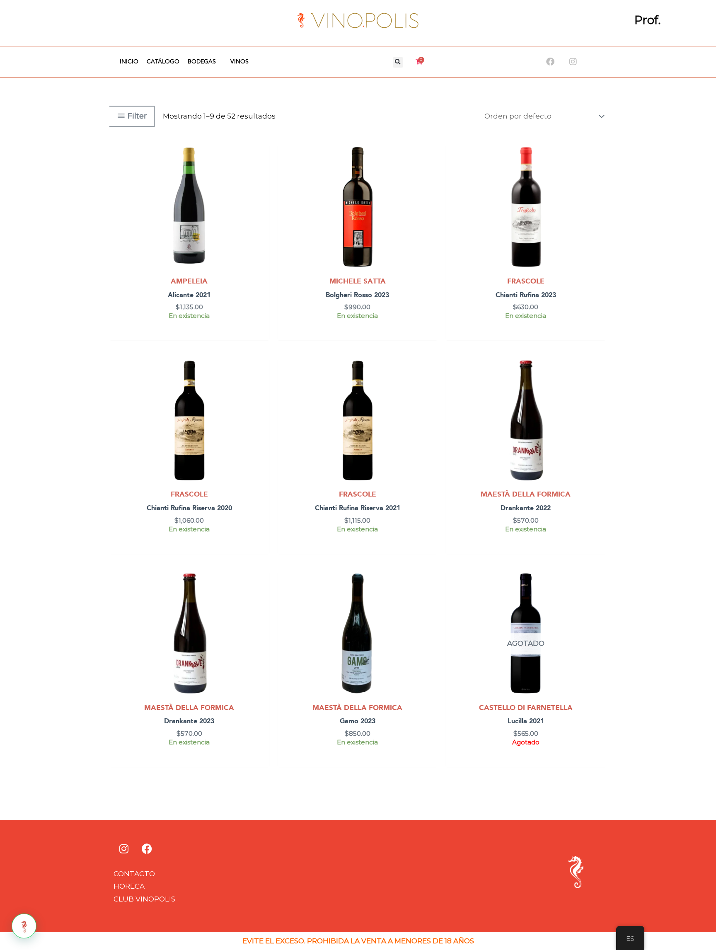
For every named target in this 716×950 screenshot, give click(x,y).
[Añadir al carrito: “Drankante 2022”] (598, 387)
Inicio (129, 61)
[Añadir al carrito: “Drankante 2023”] (261, 600)
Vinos (239, 61)
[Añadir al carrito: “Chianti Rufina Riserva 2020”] (261, 387)
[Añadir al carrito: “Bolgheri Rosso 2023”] (429, 174)
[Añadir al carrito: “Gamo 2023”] (429, 600)
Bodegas (202, 61)
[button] (398, 62)
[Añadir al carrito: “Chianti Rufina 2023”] (598, 174)
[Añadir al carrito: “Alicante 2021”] (261, 174)
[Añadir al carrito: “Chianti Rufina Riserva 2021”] (429, 387)
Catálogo (163, 61)
